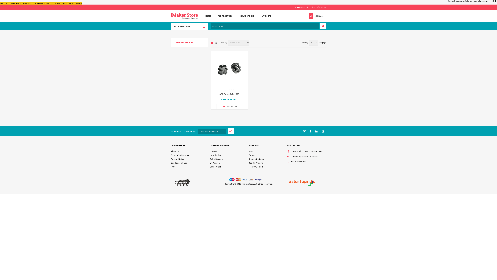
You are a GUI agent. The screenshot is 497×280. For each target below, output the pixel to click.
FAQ (173, 167)
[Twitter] (304, 131)
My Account (302, 7)
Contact (213, 151)
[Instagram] (317, 131)
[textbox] (265, 26)
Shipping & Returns (180, 155)
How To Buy (215, 155)
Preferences (320, 7)
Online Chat (215, 167)
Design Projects (255, 163)
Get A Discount (216, 159)
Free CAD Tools (255, 167)
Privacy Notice (177, 159)
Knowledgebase (256, 159)
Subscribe (231, 131)
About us (175, 151)
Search (323, 26)
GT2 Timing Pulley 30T (229, 94)
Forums (251, 155)
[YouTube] (323, 131)
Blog (250, 151)
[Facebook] (311, 131)
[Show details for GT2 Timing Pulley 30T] (229, 69)
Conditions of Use (179, 163)
